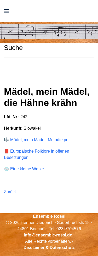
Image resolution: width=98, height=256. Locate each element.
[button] (6, 11)
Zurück (10, 192)
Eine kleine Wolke (27, 169)
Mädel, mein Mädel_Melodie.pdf (40, 140)
